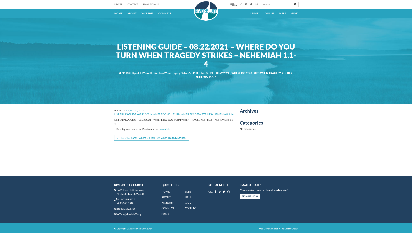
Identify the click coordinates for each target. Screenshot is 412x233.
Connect (164, 13)
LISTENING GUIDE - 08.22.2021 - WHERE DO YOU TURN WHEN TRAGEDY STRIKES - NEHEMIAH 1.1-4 (174, 114)
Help (282, 13)
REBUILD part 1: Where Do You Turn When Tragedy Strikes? (156, 73)
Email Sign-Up (151, 4)
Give (294, 13)
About (132, 13)
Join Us (268, 13)
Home (118, 13)
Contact (132, 4)
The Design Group (289, 228)
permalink (164, 128)
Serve (254, 13)
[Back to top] (403, 224)
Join (188, 191)
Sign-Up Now (250, 196)
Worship (147, 13)
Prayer (118, 4)
